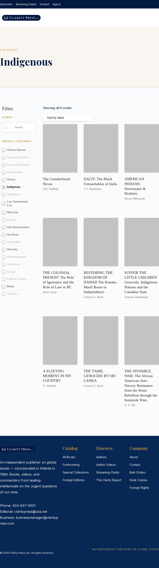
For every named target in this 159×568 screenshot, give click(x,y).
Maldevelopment (16, 256)
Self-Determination (18, 227)
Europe (11, 271)
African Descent (16, 149)
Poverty (11, 219)
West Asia (12, 212)
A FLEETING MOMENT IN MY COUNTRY (57, 376)
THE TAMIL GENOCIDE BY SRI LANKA (100, 376)
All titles (12, 293)
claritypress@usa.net (30, 511)
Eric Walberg (50, 189)
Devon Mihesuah (134, 198)
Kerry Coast (50, 292)
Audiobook (13, 264)
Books (10, 286)
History (11, 179)
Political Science (16, 278)
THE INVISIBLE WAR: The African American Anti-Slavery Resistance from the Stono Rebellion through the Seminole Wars (140, 385)
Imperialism (14, 241)
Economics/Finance (18, 164)
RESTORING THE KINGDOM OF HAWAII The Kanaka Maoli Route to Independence (100, 282)
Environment (14, 172)
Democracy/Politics (18, 157)
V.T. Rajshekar (92, 189)
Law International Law (17, 203)
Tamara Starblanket (136, 297)
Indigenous (13, 186)
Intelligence (13, 194)
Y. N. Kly (129, 405)
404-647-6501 (24, 505)
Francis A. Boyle (94, 297)
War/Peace (13, 234)
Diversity (12, 249)
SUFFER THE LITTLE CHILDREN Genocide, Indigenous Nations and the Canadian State (140, 282)
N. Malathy (50, 385)
